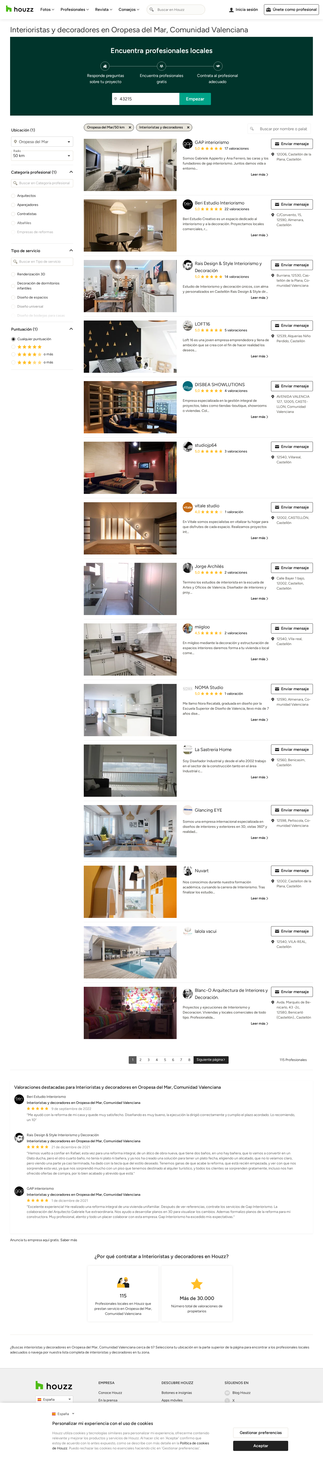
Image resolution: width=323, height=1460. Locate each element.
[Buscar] (152, 10)
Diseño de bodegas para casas (41, 315)
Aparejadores (27, 205)
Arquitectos (26, 196)
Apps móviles (172, 1400)
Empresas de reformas (35, 232)
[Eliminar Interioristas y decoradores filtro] (188, 127)
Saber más (68, 1240)
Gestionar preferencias (261, 1432)
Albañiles (24, 223)
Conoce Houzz (110, 1393)
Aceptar (260, 1445)
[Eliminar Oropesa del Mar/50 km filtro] (130, 127)
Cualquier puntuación (34, 339)
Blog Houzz (241, 1393)
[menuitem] (47, 10)
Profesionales (73, 9)
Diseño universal (30, 306)
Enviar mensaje (295, 143)
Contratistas (27, 214)
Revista (102, 9)
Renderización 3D (31, 274)
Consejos (127, 9)
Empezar (195, 99)
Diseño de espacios (32, 297)
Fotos (45, 9)
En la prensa (107, 1400)
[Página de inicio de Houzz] (19, 8)
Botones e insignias (177, 1393)
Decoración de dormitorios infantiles (38, 285)
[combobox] (176, 10)
